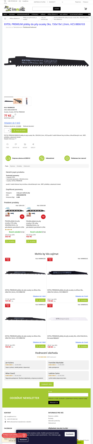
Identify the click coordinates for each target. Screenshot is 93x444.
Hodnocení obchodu (46, 352)
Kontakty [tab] (18, 166)
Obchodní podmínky (53, 420)
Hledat (56, 9)
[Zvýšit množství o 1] (10, 129)
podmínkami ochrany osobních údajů (76, 398)
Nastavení (22, 439)
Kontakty (51, 2)
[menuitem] (4, 14)
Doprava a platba (39, 2)
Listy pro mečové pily (22, 193)
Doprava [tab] (11, 166)
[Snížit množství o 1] (10, 132)
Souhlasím (69, 434)
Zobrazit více (46, 384)
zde (58, 435)
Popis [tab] (6, 166)
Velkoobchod (51, 423)
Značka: (16, 112)
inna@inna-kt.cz (11, 416)
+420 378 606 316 (11, 419)
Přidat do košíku (20, 130)
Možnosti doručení (28, 126)
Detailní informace (9, 139)
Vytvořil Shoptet (83, 440)
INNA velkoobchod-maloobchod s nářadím (18, 421)
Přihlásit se (53, 402)
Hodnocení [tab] (26, 166)
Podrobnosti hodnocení (29, 27)
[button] (24, 298)
